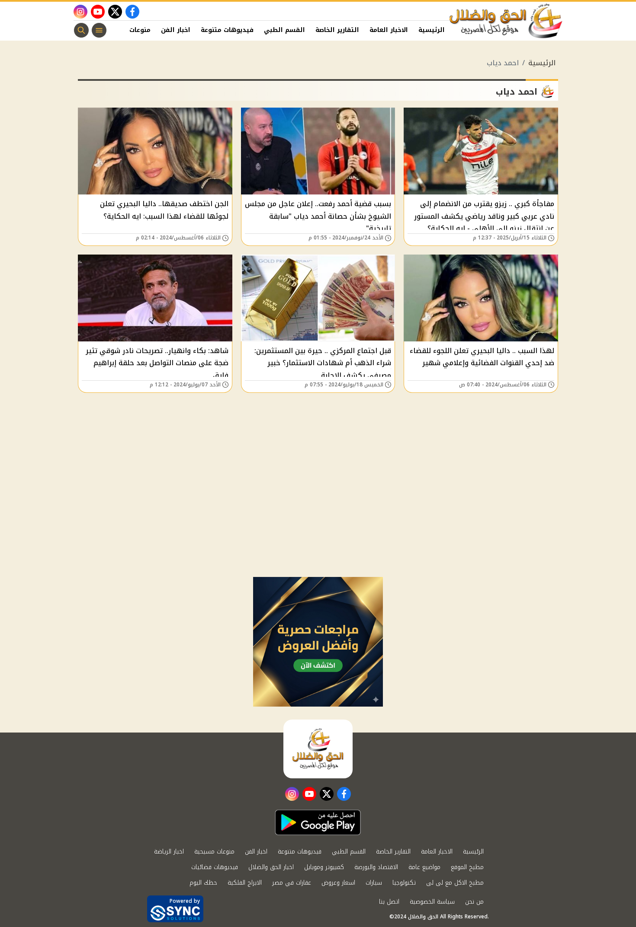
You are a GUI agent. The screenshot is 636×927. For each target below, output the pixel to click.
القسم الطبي (284, 30)
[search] (81, 30)
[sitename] (318, 749)
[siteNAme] (506, 21)
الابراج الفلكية (245, 883)
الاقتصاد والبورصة (376, 867)
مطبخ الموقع (467, 867)
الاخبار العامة (388, 30)
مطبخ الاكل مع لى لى (455, 883)
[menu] (99, 30)
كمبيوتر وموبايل (324, 867)
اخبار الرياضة (169, 851)
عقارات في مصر (291, 883)
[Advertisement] (318, 512)
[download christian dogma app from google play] (318, 822)
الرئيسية (431, 30)
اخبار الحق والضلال (271, 867)
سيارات (374, 883)
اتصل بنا (389, 902)
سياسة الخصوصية (432, 902)
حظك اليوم (203, 883)
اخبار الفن (175, 30)
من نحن (474, 902)
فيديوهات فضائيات (214, 867)
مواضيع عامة (424, 867)
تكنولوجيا (404, 883)
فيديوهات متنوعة (227, 30)
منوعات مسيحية (214, 851)
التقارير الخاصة (337, 30)
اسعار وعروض (338, 883)
